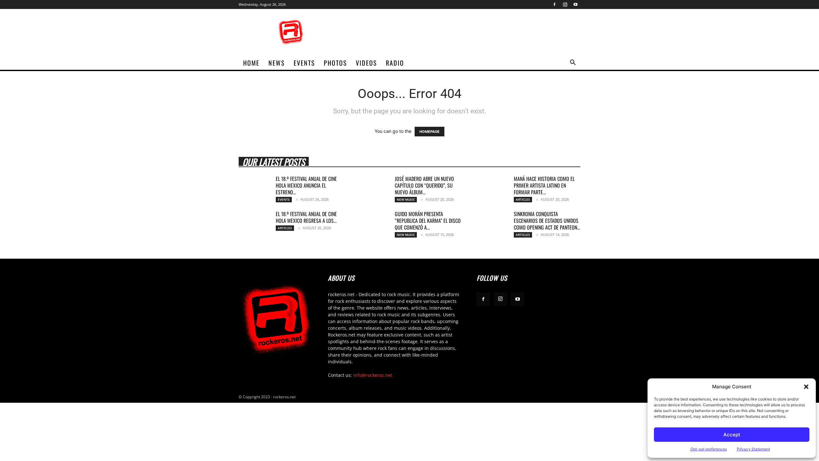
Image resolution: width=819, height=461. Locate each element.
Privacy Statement (753, 449)
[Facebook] (554, 4)
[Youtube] (575, 4)
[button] (806, 387)
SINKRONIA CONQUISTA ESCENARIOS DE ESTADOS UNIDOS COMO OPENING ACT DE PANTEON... (547, 220)
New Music (406, 199)
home (251, 63)
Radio (395, 63)
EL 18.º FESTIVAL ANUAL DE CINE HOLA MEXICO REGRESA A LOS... (306, 217)
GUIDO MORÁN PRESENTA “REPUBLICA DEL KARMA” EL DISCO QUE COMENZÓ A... (428, 220)
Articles (523, 199)
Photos (335, 63)
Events (304, 63)
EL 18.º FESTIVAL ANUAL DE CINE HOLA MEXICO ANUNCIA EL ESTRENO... (306, 185)
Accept (731, 435)
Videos (366, 63)
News (276, 63)
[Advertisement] (463, 32)
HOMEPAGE (429, 131)
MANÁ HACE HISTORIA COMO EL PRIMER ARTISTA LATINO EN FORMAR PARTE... (544, 185)
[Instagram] (565, 4)
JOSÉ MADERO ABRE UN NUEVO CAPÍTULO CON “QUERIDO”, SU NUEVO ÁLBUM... (424, 185)
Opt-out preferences (708, 449)
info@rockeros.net (372, 375)
